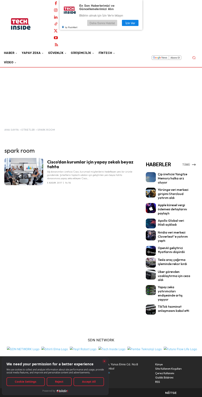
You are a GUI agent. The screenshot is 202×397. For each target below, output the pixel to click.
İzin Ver (130, 23)
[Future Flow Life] (180, 349)
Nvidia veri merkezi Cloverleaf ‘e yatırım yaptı (173, 236)
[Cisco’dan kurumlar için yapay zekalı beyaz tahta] (23, 171)
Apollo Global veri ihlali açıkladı (171, 223)
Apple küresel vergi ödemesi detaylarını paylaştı (172, 209)
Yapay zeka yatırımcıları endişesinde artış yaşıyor (170, 293)
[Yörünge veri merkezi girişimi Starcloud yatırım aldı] (151, 193)
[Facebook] (56, 3)
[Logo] (25, 24)
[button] (193, 57)
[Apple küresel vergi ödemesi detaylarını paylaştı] (151, 208)
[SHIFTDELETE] (23, 349)
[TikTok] (56, 24)
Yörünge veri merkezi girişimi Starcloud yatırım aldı (173, 194)
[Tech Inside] (111, 349)
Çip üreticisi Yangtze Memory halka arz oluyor (172, 178)
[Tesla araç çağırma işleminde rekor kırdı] (151, 263)
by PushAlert (71, 27)
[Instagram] (56, 10)
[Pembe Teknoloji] (144, 349)
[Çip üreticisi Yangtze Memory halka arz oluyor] (151, 177)
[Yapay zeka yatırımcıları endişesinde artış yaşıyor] (151, 290)
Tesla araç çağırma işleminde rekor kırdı (172, 262)
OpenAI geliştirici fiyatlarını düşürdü (171, 250)
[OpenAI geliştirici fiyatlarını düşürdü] (151, 251)
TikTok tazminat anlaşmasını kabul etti (173, 309)
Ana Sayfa (11, 129)
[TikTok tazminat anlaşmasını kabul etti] (151, 310)
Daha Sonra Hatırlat (102, 23)
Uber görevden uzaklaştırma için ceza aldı (174, 276)
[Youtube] (56, 38)
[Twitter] (56, 31)
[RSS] (56, 45)
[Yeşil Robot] (83, 349)
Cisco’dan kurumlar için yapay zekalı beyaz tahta (90, 164)
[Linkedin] (56, 17)
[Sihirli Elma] (54, 349)
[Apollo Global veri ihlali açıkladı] (151, 224)
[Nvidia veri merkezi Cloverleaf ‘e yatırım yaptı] (151, 235)
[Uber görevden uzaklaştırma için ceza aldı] (151, 275)
